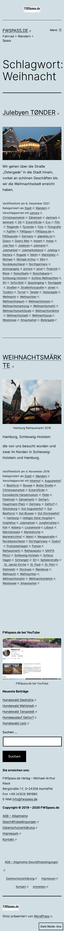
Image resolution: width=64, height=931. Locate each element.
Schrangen (22, 560)
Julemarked (10, 250)
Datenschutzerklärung (19, 827)
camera (34, 213)
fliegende (13, 226)
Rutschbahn (21, 273)
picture (27, 268)
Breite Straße (44, 485)
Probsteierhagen (17, 546)
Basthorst (13, 485)
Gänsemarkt (26, 499)
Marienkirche (32, 532)
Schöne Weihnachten (44, 278)
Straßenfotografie (32, 287)
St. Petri (50, 564)
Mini (42, 259)
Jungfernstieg (47, 522)
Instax (50, 240)
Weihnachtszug (42, 315)
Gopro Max (22, 240)
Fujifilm (11, 231)
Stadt (28, 208)
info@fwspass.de (24, 799)
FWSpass (26, 231)
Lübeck (48, 527)
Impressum (10, 833)
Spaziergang (36, 282)
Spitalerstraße (49, 560)
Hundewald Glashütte (18, 700)
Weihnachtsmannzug (16, 306)
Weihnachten (28, 296)
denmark (8, 222)
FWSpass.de (15, 30)
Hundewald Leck (14, 723)
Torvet (21, 292)
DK (20, 222)
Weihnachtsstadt (17, 315)
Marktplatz (49, 254)
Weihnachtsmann (39, 301)
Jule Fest (8, 245)
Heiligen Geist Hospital (37, 518)
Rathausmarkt (11, 550)
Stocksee (25, 569)
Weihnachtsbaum (13, 301)
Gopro (7, 240)
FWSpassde (10, 236)
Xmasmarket (28, 320)
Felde (45, 494)
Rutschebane (41, 273)
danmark (51, 217)
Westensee (9, 320)
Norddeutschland (14, 264)
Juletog (52, 250)
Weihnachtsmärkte (41, 578)
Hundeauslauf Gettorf (18, 717)
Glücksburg (10, 508)
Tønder (34, 292)
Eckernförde (34, 222)
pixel (40, 268)
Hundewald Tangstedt (18, 711)
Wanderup (41, 569)
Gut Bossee (26, 513)
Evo (48, 222)
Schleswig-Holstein (15, 278)
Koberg (16, 527)
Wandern (41, 208)
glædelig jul (44, 236)
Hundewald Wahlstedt (18, 706)
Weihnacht (9, 296)
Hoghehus (9, 522)
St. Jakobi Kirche (15, 564)
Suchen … (10, 732)
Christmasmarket (14, 217)
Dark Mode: (47, 926)
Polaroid (52, 268)
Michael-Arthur (26, 259)
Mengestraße (46, 536)
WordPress (41, 916)
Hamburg (13, 518)
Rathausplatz (32, 550)
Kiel (5, 527)
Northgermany (38, 264)
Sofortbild (17, 282)
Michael (7, 259)
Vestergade (50, 292)
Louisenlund (32, 527)
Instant (37, 240)
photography (11, 268)
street (51, 287)
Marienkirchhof (12, 536)
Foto (41, 226)
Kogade (21, 254)
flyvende (28, 226)
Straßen (12, 287)
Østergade (47, 320)
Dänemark (35, 217)
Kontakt (8, 839)
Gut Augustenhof (32, 508)
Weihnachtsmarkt (44, 306)
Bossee (27, 485)
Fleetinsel (9, 499)
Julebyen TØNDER (29, 112)
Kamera (7, 254)
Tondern (8, 292)
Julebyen (24, 245)
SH (4, 282)
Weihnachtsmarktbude (17, 310)
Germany (27, 236)
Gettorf (49, 504)
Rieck (6, 273)
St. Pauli (35, 564)
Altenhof (35, 480)
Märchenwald (11, 532)
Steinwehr (9, 569)
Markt (34, 254)
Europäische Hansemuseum (20, 494)
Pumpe (36, 546)
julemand (39, 245)
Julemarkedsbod (32, 250)
